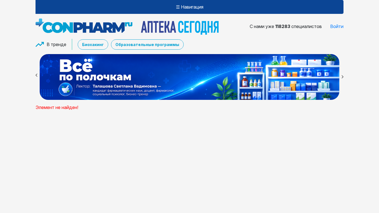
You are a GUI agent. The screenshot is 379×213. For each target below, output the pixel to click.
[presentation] (35, 76)
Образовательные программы (147, 44)
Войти (336, 26)
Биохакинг (93, 44)
